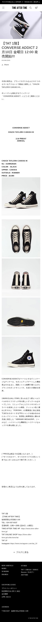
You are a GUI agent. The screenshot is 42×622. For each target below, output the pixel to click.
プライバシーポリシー (9, 588)
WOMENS (5, 572)
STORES (24, 566)
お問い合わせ (6, 597)
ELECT (30, 572)
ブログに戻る (22, 552)
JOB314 (28, 570)
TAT (22, 570)
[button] (3, 7)
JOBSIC (35, 570)
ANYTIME (24, 575)
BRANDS (5, 575)
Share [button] (6, 65)
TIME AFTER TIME (33, 618)
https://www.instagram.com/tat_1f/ (23, 543)
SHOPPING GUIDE (9, 585)
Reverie (23, 572)
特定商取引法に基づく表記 (11, 591)
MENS (4, 569)
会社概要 (5, 594)
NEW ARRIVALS (7, 566)
